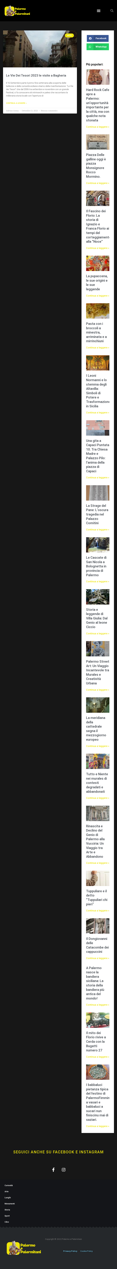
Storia (7, 1210)
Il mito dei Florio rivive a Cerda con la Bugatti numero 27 (96, 1041)
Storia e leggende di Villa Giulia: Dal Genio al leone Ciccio (97, 618)
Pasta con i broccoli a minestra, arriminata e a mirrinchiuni (96, 332)
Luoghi (8, 1197)
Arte (7, 1191)
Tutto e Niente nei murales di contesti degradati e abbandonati (97, 782)
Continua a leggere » (16, 103)
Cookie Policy (86, 1251)
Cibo (7, 1222)
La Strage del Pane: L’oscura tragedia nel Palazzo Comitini (97, 514)
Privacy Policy (70, 1251)
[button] (99, 11)
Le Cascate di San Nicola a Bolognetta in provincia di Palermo (96, 566)
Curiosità (9, 1185)
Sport (7, 1216)
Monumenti (10, 1204)
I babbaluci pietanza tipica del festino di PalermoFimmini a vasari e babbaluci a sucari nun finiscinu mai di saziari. (98, 1102)
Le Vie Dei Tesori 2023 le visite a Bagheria (36, 75)
